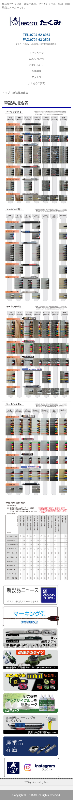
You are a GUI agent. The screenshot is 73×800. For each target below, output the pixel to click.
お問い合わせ (36, 65)
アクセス (36, 77)
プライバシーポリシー (36, 782)
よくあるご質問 (36, 83)
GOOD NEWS (36, 59)
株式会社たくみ (36, 18)
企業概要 (36, 71)
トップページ (36, 52)
